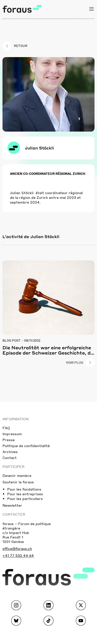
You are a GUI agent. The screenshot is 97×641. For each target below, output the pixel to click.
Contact (9, 457)
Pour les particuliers (25, 498)
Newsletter (12, 505)
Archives (10, 451)
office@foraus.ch (17, 548)
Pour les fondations (24, 489)
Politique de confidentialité (26, 445)
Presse (8, 439)
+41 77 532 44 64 (18, 555)
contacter (13, 514)
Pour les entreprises (25, 494)
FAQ (6, 428)
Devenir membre (16, 475)
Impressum (12, 433)
